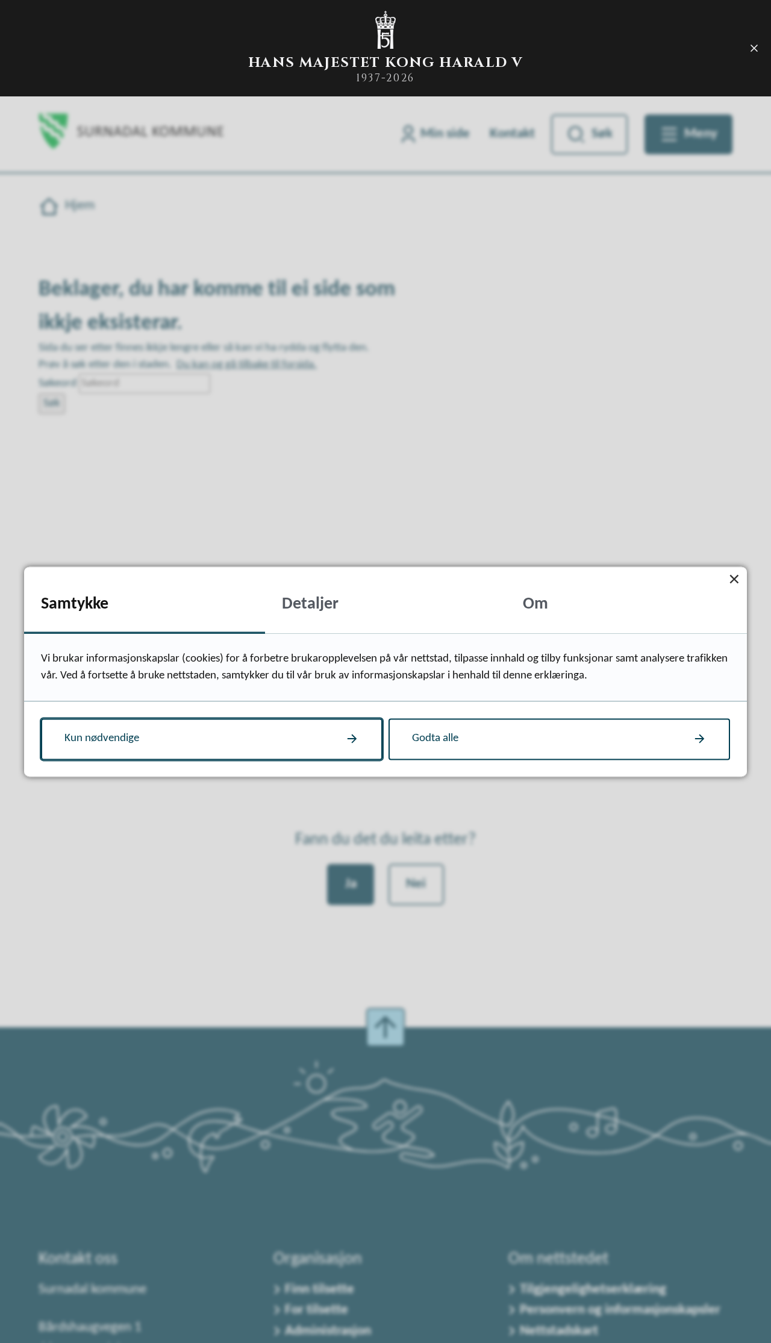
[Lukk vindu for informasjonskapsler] (734, 579)
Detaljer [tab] (310, 604)
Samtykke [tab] (74, 604)
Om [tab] (535, 604)
